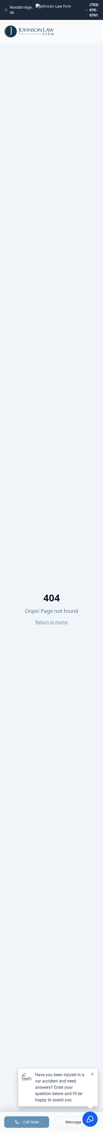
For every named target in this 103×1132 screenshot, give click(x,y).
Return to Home (51, 622)
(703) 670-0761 (94, 10)
